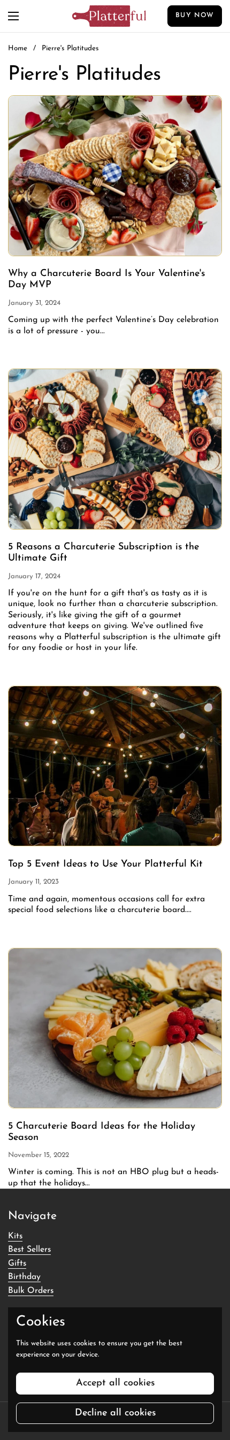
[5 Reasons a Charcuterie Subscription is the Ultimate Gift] (115, 449)
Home (17, 48)
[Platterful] (109, 16)
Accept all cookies (115, 1383)
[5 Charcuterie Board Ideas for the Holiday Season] (115, 1028)
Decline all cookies (115, 1413)
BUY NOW (194, 15)
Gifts (17, 1263)
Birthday (24, 1277)
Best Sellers (29, 1249)
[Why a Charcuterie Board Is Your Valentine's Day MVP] (115, 175)
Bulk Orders (30, 1290)
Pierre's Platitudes (70, 48)
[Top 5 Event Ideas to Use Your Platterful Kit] (115, 766)
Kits (15, 1236)
